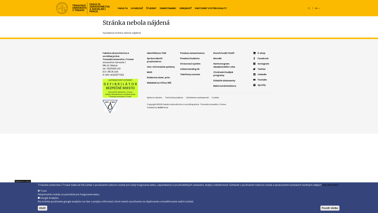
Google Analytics (49, 198)
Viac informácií (330, 185)
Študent (151, 8)
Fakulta (123, 8)
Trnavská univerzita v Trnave (78, 8)
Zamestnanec (168, 8)
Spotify (262, 85)
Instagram (263, 63)
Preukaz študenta (189, 58)
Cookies (215, 97)
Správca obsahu (154, 97)
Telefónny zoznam (190, 74)
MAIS (149, 72)
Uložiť (42, 208)
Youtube (262, 79)
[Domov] (62, 8)
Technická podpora (174, 97)
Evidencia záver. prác (158, 77)
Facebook (263, 58)
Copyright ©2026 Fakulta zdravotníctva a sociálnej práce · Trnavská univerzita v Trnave (186, 104)
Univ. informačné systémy (161, 66)
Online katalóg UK (189, 69)
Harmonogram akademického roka (224, 65)
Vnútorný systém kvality (211, 8)
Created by (157, 107)
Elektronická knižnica (224, 85)
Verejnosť (185, 8)
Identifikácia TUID (156, 53)
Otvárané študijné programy (223, 74)
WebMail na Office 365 (159, 82)
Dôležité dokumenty (224, 80)
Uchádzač (137, 8)
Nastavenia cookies (22, 181)
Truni (43, 190)
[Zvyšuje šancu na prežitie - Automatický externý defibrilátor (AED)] (120, 88)
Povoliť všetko (330, 208)
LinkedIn (262, 74)
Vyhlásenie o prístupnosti (197, 97)
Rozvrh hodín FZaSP (223, 53)
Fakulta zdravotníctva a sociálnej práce (99, 8)
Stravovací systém (190, 63)
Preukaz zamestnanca (192, 53)
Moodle (217, 58)
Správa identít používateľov (155, 60)
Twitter (262, 69)
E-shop (261, 53)
